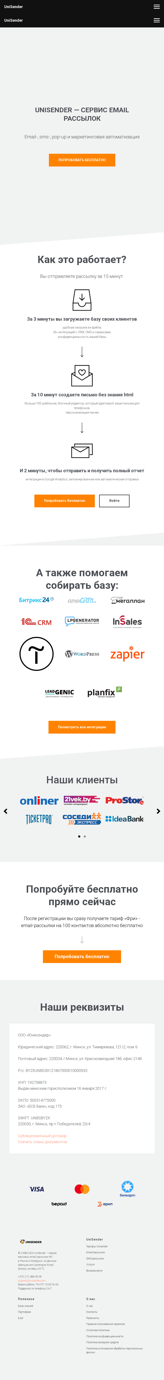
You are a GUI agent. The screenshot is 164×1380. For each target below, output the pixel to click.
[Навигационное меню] (157, 7)
